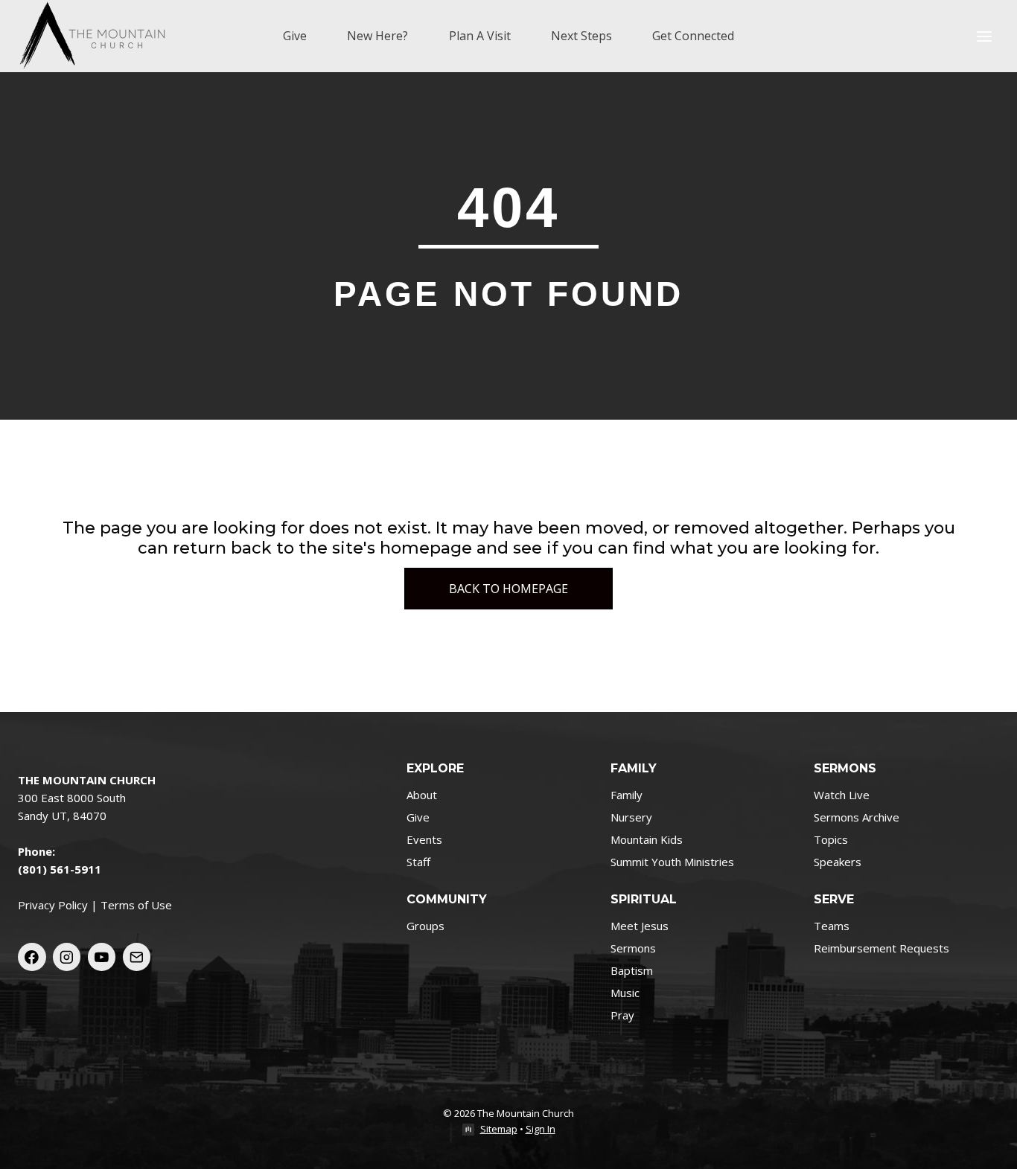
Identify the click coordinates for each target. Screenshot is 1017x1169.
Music (625, 992)
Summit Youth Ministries (672, 861)
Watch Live (842, 794)
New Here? (377, 36)
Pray (622, 1015)
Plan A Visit (480, 36)
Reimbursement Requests (881, 948)
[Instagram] (67, 957)
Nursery (631, 817)
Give (295, 36)
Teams (831, 925)
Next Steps (581, 36)
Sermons (633, 948)
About (422, 794)
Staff (418, 861)
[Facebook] (32, 957)
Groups (425, 925)
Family (626, 794)
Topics (831, 839)
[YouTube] (102, 957)
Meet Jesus (639, 925)
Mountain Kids (646, 839)
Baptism (631, 970)
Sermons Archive (856, 817)
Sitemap (498, 1129)
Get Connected (693, 36)
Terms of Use (136, 904)
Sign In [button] (540, 1129)
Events (424, 839)
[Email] (137, 957)
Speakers (837, 861)
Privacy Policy (53, 904)
